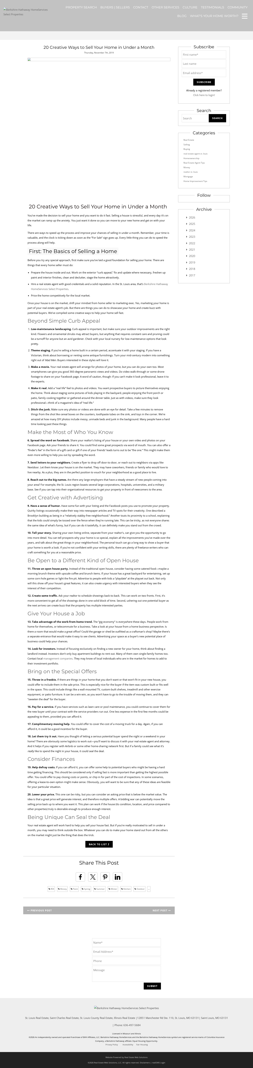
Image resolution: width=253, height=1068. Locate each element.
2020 (192, 256)
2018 (192, 269)
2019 (192, 262)
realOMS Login (158, 1062)
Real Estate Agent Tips (194, 162)
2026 (192, 217)
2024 (192, 230)
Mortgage (188, 176)
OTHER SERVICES (165, 7)
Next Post (160, 910)
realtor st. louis (190, 171)
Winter (113, 888)
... (149, 888)
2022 (192, 243)
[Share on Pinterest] (105, 877)
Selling (186, 144)
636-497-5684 (132, 1025)
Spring (86, 888)
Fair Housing (142, 1044)
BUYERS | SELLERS (115, 7)
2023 (192, 237)
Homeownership (191, 158)
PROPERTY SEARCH (81, 7)
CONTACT (140, 7)
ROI (52, 888)
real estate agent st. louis (195, 153)
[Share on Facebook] (80, 877)
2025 (192, 224)
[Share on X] (92, 877)
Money (63, 888)
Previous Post (41, 910)
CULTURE (190, 7)
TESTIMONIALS (212, 7)
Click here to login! (204, 95)
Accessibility (128, 1044)
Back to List (98, 844)
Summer (100, 888)
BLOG (182, 16)
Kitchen (126, 888)
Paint (75, 888)
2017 (192, 275)
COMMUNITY (237, 7)
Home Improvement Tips (195, 181)
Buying (186, 149)
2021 (192, 249)
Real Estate (188, 139)
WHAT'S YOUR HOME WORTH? (214, 16)
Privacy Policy (112, 1044)
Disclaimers (145, 1062)
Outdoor (140, 888)
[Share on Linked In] (117, 877)
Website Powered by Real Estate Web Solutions (126, 1057)
